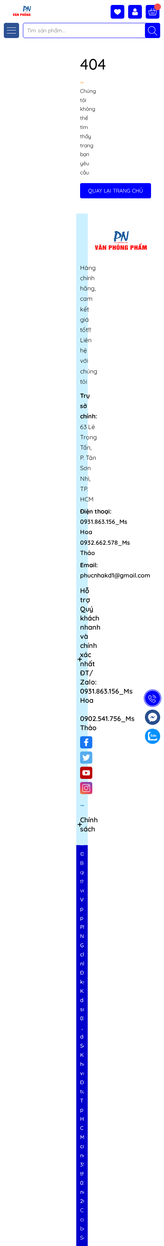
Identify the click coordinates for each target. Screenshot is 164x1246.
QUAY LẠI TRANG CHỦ (115, 190)
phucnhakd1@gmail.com (115, 575)
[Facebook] (86, 742)
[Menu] (11, 30)
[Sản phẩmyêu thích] (119, 12)
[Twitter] (86, 757)
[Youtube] (86, 773)
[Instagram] (86, 788)
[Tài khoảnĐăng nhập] (137, 12)
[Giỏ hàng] (152, 12)
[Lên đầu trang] (155, 1228)
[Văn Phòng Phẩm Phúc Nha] (16, 10)
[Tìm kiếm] (152, 30)
